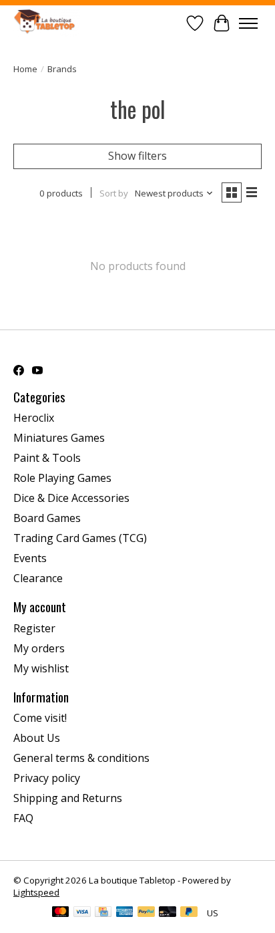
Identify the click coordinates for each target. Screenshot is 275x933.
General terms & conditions (81, 758)
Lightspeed (36, 892)
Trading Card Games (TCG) (80, 538)
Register (34, 628)
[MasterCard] (60, 913)
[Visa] (82, 913)
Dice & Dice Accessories (71, 498)
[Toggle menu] (248, 23)
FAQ (23, 818)
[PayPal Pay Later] (189, 913)
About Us (36, 737)
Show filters (137, 155)
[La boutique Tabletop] (46, 23)
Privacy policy (46, 778)
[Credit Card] (103, 913)
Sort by (113, 193)
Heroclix (33, 417)
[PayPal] (146, 913)
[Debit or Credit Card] (167, 913)
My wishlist (41, 668)
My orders (39, 648)
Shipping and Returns (67, 798)
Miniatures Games (59, 437)
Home (25, 69)
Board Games (47, 518)
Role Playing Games (62, 478)
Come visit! (40, 717)
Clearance (38, 578)
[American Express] (124, 913)
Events (30, 558)
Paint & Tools (47, 457)
